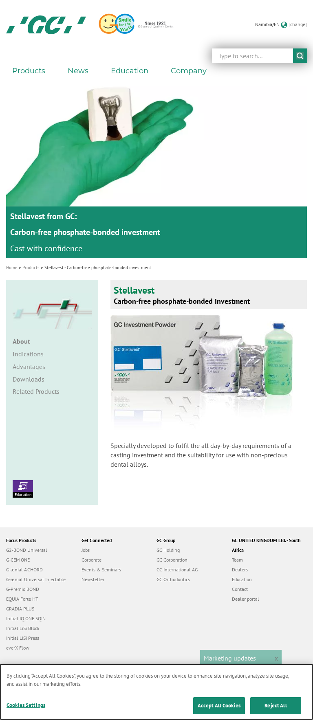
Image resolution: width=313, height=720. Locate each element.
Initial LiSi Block (23, 628)
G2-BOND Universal (26, 550)
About (21, 341)
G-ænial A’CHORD (24, 569)
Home (12, 267)
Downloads (28, 379)
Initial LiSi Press (22, 638)
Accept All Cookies (219, 705)
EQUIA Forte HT (22, 599)
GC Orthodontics (173, 579)
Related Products (36, 391)
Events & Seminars (101, 569)
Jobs (86, 550)
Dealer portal (245, 599)
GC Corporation (171, 560)
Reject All (276, 705)
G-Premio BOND (22, 589)
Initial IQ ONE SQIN (26, 618)
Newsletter (93, 579)
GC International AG (177, 569)
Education (23, 494)
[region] (156, 692)
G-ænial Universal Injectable (36, 579)
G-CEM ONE (18, 560)
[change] (298, 24)
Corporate (91, 560)
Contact (240, 589)
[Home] (46, 24)
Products (31, 267)
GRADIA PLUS (20, 609)
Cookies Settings (26, 705)
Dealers (240, 569)
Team (237, 560)
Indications (28, 354)
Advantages (29, 366)
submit (300, 55)
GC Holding (168, 550)
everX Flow (17, 648)
